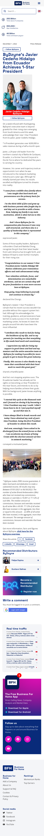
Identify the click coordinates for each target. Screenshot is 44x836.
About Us (7, 785)
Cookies (6, 792)
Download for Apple (18, 708)
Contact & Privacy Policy (10, 797)
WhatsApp (20, 544)
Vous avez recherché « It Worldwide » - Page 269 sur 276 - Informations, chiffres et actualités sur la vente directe (20, 652)
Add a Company (10, 781)
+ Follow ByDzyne (12, 49)
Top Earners (29, 783)
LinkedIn (8, 544)
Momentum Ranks (32, 779)
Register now (30, 592)
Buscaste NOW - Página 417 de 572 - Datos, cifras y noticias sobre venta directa (20, 643)
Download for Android (19, 712)
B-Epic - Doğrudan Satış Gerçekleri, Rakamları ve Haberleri (20, 661)
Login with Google (18, 610)
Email (31, 544)
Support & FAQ (9, 789)
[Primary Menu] (39, 3)
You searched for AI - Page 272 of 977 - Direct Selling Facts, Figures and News (20, 634)
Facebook (29, 539)
